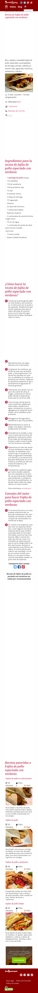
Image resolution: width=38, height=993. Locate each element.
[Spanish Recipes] (25, 6)
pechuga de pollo (15, 178)
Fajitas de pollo (12, 820)
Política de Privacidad (23, 981)
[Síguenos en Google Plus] (28, 975)
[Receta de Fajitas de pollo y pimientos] (19, 888)
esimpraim (26, 488)
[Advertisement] (19, 38)
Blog (20, 6)
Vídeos (13, 6)
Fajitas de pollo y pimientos (17, 862)
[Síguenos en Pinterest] (31, 2)
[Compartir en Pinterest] (23, 567)
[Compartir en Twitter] (15, 567)
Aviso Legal (10, 981)
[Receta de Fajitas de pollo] (19, 846)
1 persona (12, 106)
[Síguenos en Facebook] (21, 2)
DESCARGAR (19, 960)
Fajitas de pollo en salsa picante (19, 778)
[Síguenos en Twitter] (25, 2)
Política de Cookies (12, 983)
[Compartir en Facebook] (19, 567)
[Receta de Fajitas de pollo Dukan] (19, 929)
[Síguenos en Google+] (28, 2)
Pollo (10, 115)
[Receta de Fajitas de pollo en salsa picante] (19, 804)
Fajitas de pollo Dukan (15, 904)
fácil (19, 101)
